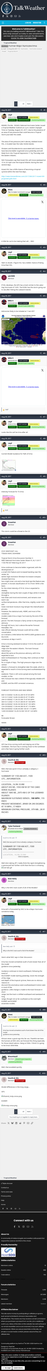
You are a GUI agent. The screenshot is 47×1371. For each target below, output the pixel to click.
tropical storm (13, 51)
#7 (44, 417)
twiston (43, 1304)
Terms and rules (7, 1192)
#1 (44, 110)
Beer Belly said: (8, 946)
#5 (44, 296)
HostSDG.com (6, 1350)
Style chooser (8, 1183)
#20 (43, 1073)
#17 (44, 931)
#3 (44, 247)
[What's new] (44, 22)
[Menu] (2, 22)
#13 (44, 755)
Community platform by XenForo (22, 1343)
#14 (43, 821)
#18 (44, 1010)
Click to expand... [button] (23, 857)
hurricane (24, 49)
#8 (44, 438)
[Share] (41, 109)
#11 (44, 537)
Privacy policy (6, 1196)
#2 (44, 185)
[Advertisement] (23, 77)
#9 (44, 476)
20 (23, 104)
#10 (44, 517)
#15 (43, 874)
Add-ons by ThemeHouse (21, 1350)
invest (4, 51)
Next (28, 104)
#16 (44, 894)
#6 (44, 353)
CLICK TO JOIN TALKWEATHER (23, 38)
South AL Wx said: (9, 838)
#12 (44, 729)
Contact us (5, 1188)
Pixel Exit (11, 1347)
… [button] (19, 104)
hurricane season (36, 49)
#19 (44, 1051)
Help (2, 1200)
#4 (44, 271)
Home (3, 1204)
